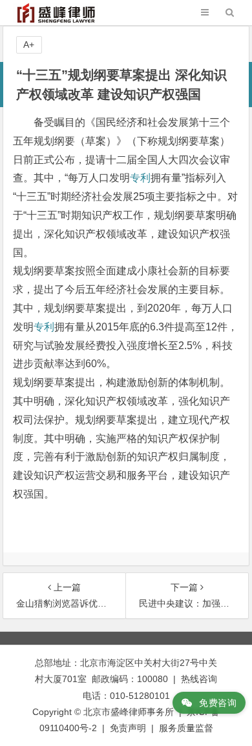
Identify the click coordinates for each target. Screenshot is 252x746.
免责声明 (128, 728)
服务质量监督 (186, 728)
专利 (140, 177)
